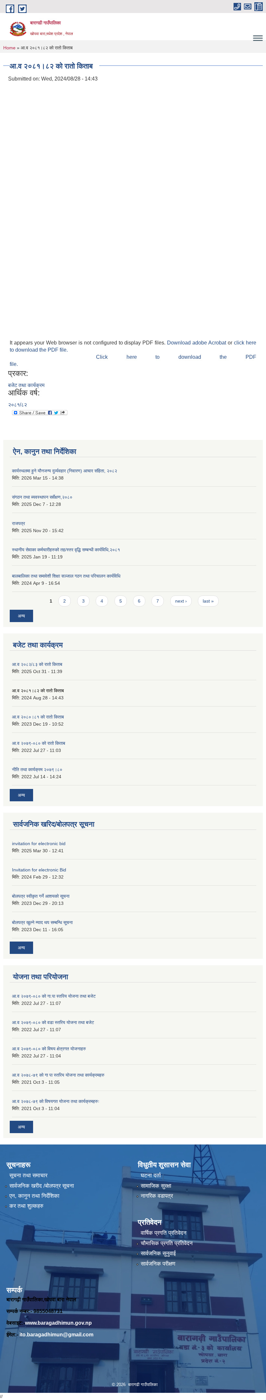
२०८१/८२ (17, 404)
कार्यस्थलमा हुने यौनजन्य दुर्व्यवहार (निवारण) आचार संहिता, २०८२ (64, 470)
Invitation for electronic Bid (39, 869)
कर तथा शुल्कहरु (26, 1206)
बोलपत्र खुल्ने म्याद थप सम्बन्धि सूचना (42, 922)
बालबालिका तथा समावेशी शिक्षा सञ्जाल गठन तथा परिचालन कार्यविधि (66, 576)
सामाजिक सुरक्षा (156, 1186)
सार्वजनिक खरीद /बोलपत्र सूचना (41, 1186)
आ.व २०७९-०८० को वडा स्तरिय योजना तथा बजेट (53, 1022)
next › (181, 601)
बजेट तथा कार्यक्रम (26, 385)
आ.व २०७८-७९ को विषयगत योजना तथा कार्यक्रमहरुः (55, 1101)
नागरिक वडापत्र (157, 1196)
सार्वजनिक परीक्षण (158, 1264)
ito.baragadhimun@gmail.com (56, 1334)
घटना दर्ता (151, 1175)
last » (208, 601)
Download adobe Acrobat (197, 342)
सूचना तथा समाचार (28, 1175)
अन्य (21, 616)
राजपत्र (18, 523)
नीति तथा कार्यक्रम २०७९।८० (37, 769)
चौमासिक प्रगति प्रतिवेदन (167, 1243)
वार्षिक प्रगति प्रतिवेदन (164, 1233)
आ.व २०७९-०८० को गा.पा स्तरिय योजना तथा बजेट (54, 996)
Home (9, 47)
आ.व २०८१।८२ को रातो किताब (38, 690)
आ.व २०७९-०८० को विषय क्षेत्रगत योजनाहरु (49, 1048)
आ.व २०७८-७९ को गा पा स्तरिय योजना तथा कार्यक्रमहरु (58, 1075)
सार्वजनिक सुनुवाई (158, 1253)
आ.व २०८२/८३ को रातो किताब (37, 664)
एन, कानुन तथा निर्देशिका (34, 1196)
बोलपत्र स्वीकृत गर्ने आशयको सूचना (40, 896)
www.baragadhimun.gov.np (58, 1323)
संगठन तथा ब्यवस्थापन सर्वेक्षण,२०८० (42, 497)
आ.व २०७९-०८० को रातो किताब (38, 743)
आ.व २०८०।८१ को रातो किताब (38, 716)
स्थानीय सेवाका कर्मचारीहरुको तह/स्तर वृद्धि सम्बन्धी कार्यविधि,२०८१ (66, 549)
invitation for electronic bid (39, 843)
